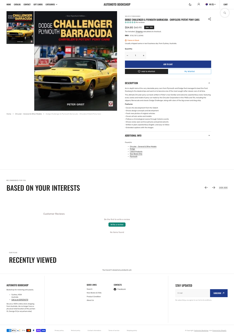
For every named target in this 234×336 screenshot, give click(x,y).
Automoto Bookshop (201, 330)
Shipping (139, 32)
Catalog (17, 4)
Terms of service (113, 330)
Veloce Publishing (133, 16)
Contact (27, 4)
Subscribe (217, 293)
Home (9, 4)
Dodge (132, 149)
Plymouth (133, 156)
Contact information (94, 330)
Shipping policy (132, 330)
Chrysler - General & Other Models (143, 147)
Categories (50, 4)
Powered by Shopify (219, 330)
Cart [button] (226, 4)
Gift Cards (38, 4)
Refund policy (75, 330)
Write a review (117, 224)
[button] (190, 4)
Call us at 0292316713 (19, 300)
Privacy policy (59, 330)
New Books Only (136, 154)
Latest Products (136, 152)
